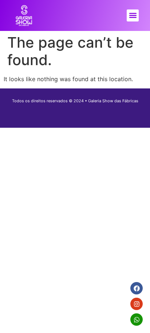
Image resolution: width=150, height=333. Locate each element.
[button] (133, 15)
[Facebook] (136, 288)
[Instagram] (136, 304)
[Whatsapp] (136, 319)
